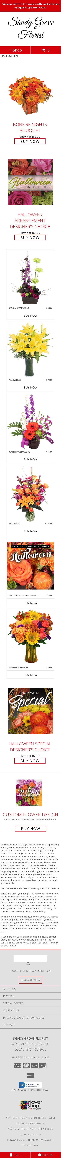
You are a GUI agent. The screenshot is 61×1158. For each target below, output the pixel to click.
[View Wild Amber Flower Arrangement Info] (30, 493)
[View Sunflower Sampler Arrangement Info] (30, 637)
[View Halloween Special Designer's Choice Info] (30, 711)
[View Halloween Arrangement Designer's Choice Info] (30, 182)
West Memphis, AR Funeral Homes (26, 1118)
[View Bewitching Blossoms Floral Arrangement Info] (30, 421)
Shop (17, 50)
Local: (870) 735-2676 (30, 1049)
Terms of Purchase (40, 1139)
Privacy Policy (16, 1139)
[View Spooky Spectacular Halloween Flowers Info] (30, 278)
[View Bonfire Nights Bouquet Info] (30, 91)
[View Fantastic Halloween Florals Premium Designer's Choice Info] (30, 565)
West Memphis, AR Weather (24, 1128)
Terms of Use (30, 1145)
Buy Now (30, 141)
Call (16, 1155)
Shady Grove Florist (30, 29)
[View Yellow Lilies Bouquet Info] (30, 349)
